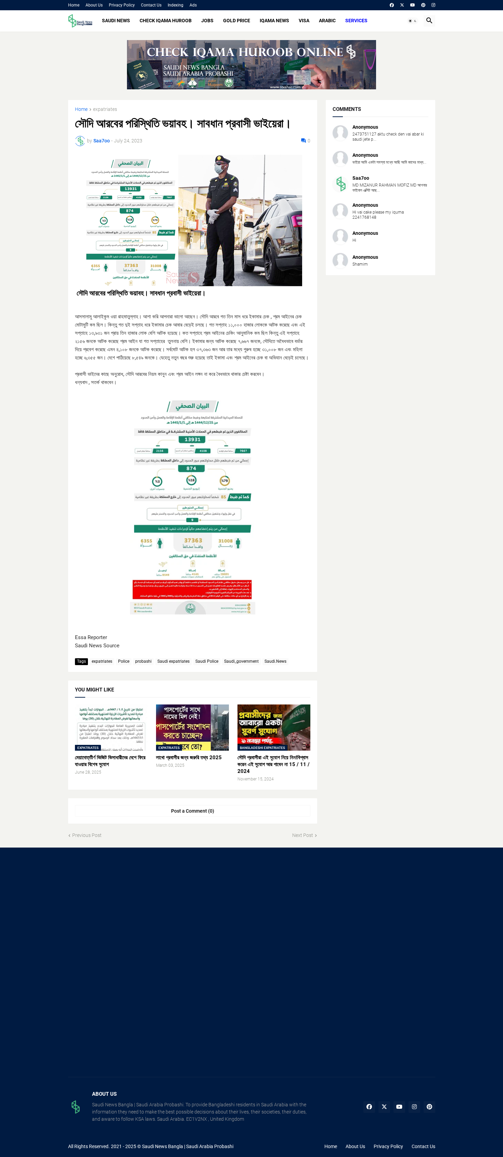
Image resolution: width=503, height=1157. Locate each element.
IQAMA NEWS (274, 20)
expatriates (105, 109)
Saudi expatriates (173, 661)
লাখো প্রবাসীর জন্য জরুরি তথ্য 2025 (189, 757)
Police (123, 661)
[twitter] (402, 5)
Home (73, 5)
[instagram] (433, 5)
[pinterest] (423, 5)
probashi (143, 661)
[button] (412, 20)
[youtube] (412, 5)
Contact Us (151, 5)
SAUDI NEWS (116, 20)
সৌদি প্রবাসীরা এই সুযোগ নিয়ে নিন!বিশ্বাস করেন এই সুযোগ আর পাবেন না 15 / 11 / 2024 (273, 764)
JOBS (207, 20)
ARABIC (327, 20)
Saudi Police (206, 661)
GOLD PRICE (236, 20)
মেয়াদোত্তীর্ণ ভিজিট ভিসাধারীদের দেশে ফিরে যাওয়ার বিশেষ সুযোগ (110, 760)
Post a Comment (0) (192, 811)
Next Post (302, 835)
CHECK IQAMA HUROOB (166, 20)
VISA (304, 20)
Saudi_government (241, 661)
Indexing (175, 5)
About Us (94, 5)
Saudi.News (275, 661)
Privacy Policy (122, 5)
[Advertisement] (126, 909)
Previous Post (87, 835)
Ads (193, 5)
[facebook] (392, 5)
